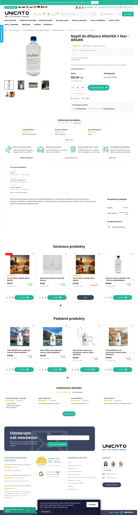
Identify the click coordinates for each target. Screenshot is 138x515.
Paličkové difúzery (118, 227)
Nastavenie (45, 512)
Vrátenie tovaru (72, 468)
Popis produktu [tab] (26, 158)
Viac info (94, 2)
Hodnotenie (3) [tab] (71, 158)
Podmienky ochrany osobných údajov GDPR (81, 477)
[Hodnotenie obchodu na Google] (50, 474)
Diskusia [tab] (112, 158)
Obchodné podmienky (75, 471)
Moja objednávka (73, 489)
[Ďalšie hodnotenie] (131, 53)
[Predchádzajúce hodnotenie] (128, 53)
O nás (69, 462)
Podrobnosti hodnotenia (98, 46)
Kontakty (70, 486)
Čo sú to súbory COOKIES (76, 483)
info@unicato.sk (111, 474)
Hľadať (94, 14)
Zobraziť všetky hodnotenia (18, 192)
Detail (85, 297)
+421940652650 (111, 478)
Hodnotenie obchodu (69, 388)
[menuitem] (12, 20)
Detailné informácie (77, 69)
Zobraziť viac (69, 140)
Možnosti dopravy (73, 474)
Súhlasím (92, 505)
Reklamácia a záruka (74, 480)
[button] (60, 305)
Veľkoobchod (12, 7)
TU (67, 507)
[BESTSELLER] (19, 264)
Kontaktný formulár (112, 485)
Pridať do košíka (97, 87)
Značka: (75, 59)
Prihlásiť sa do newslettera (57, 444)
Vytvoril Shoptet (114, 512)
